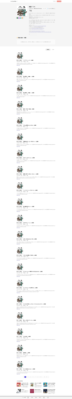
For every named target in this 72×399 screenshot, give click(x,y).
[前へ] (32, 397)
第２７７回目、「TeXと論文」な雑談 (24, 336)
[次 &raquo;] (48, 377)
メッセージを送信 (51, 8)
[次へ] (40, 397)
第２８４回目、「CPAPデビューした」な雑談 (25, 222)
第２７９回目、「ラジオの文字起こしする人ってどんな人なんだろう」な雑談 (31, 303)
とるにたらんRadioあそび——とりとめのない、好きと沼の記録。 (51, 384)
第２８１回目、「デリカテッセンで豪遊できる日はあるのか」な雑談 (29, 271)
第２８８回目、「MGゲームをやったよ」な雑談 (26, 157)
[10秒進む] (44, 397)
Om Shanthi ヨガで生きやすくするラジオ (51, 390)
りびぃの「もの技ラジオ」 (38, 384)
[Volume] (25, 397)
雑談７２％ (32, 7)
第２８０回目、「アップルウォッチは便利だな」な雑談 (27, 287)
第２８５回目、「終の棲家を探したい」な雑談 (25, 206)
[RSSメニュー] (22, 18)
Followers (40, 8)
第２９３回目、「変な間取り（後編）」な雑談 (25, 76)
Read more (18, 65)
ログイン (54, 1)
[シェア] (54, 8)
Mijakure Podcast (37, 389)
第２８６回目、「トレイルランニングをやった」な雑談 (27, 190)
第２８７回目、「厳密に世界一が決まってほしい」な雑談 (27, 174)
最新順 (48, 49)
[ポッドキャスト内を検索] (29, 34)
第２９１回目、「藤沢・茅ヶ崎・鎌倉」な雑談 (25, 109)
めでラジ (22, 389)
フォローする (44, 8)
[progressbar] (36, 396)
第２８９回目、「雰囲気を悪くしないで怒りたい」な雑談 (27, 141)
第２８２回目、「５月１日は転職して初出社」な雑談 (27, 255)
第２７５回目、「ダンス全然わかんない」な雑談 (26, 368)
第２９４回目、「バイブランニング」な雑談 (25, 60)
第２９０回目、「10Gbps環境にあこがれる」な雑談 (26, 125)
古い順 (53, 49)
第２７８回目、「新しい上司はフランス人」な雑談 (26, 320)
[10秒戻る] (28, 397)
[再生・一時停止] (36, 397)
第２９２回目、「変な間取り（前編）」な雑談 (25, 92)
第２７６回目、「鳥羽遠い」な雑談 (23, 352)
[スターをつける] (26, 61)
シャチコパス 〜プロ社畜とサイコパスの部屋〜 (24, 384)
